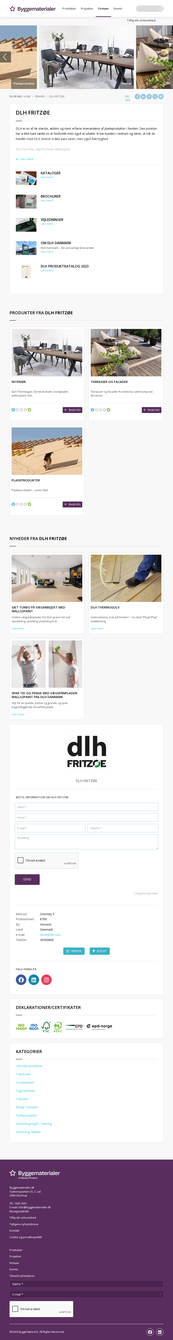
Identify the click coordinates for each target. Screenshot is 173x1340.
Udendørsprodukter (29, 1066)
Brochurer (51, 196)
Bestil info (75, 410)
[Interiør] (86, 57)
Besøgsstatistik (19, 1211)
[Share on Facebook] (137, 96)
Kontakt (14, 1230)
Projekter (87, 8)
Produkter (69, 8)
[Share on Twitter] (155, 96)
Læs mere (26, 159)
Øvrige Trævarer (27, 1107)
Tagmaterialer (25, 1091)
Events (118, 8)
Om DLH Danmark (56, 243)
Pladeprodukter (24, 83)
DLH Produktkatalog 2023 (65, 266)
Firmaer (103, 8)
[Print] (161, 96)
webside (76, 951)
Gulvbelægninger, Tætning (34, 1124)
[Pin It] (149, 96)
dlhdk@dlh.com (50, 935)
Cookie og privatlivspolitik (25, 1237)
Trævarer (22, 1099)
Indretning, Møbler (28, 1132)
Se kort (102, 951)
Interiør (127, 83)
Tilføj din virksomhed (141, 20)
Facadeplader (25, 1082)
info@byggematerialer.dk (34, 1207)
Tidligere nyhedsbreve (23, 1224)
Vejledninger (52, 219)
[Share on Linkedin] (143, 96)
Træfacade (23, 1074)
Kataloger (51, 173)
